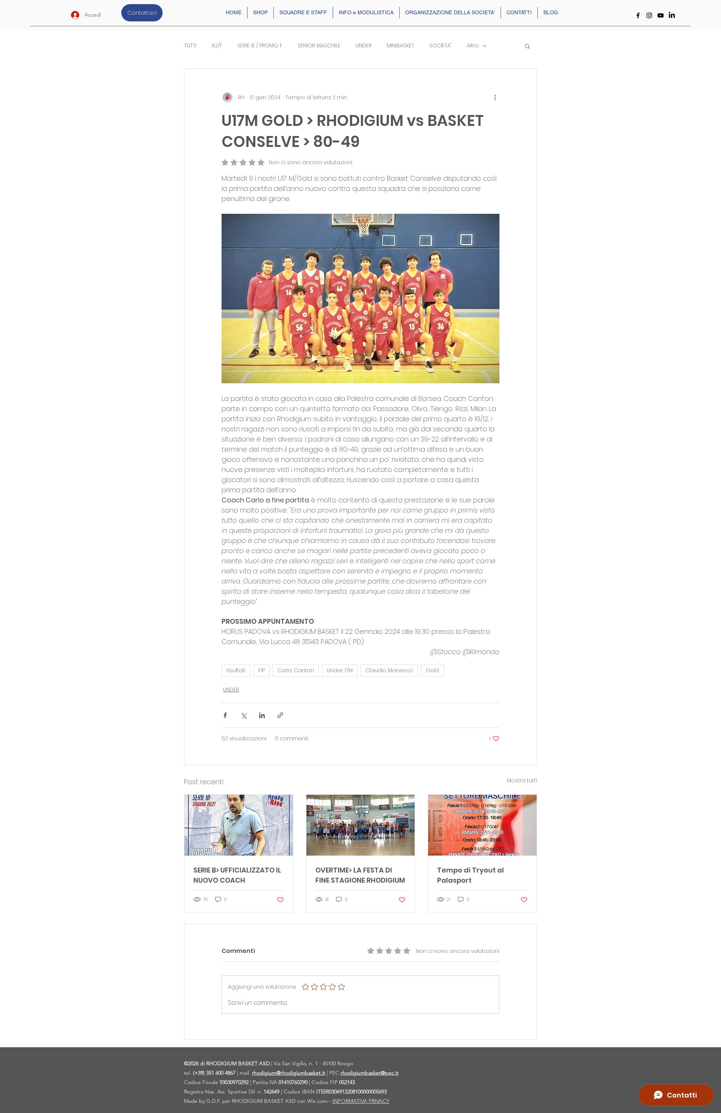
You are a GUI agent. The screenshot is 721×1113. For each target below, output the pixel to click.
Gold (432, 670)
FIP (261, 670)
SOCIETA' (440, 45)
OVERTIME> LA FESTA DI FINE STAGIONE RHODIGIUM (360, 875)
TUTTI (190, 45)
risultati (236, 670)
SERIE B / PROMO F (259, 45)
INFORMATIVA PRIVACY (360, 1101)
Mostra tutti (522, 780)
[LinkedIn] (672, 15)
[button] (527, 46)
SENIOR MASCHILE (319, 45)
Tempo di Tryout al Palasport (470, 875)
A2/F (216, 45)
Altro (473, 45)
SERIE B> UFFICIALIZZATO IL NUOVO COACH (237, 875)
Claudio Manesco (389, 670)
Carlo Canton (296, 670)
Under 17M (340, 670)
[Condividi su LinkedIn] (261, 715)
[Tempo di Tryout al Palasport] (482, 825)
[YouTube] (660, 15)
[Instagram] (649, 15)
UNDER (364, 45)
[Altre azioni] (494, 97)
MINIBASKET (400, 45)
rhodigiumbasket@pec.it (369, 1072)
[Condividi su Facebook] (225, 715)
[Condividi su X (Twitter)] (243, 715)
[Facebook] (638, 15)
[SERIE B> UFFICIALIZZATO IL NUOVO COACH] (238, 825)
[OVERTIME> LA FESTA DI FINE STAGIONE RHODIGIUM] (360, 825)
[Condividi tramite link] (280, 715)
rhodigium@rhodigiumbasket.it (288, 1072)
